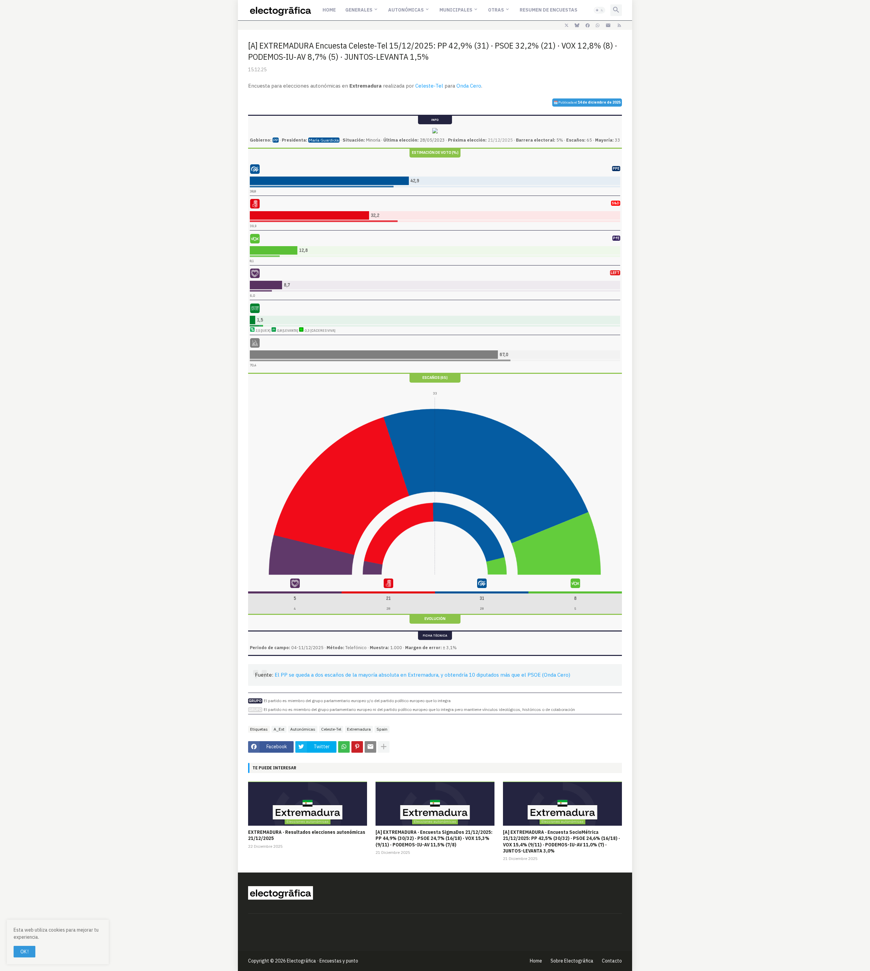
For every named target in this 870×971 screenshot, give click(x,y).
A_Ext (279, 729)
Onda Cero (468, 86)
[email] (608, 25)
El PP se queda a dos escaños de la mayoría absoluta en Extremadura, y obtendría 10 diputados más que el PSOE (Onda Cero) (422, 675)
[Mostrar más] (383, 747)
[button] (599, 10)
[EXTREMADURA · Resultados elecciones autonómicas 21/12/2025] (307, 804)
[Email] (370, 747)
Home (329, 10)
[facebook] (588, 25)
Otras (496, 10)
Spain (382, 729)
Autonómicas (406, 10)
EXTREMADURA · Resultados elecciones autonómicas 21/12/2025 (306, 835)
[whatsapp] (597, 25)
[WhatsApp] (344, 747)
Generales (358, 10)
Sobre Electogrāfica (572, 961)
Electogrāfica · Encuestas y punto (322, 961)
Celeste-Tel (429, 86)
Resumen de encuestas (548, 10)
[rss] (619, 25)
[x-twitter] (566, 25)
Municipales (455, 10)
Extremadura (359, 729)
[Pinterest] (357, 747)
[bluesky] (577, 25)
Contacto (612, 961)
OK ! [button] (24, 952)
